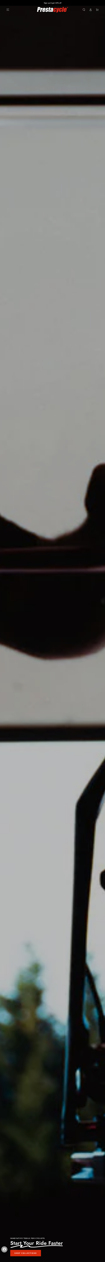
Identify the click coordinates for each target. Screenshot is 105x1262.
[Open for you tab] (4, 1249)
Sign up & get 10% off (52, 3)
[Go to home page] (52, 9)
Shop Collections (25, 1253)
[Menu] (7, 9)
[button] (84, 9)
